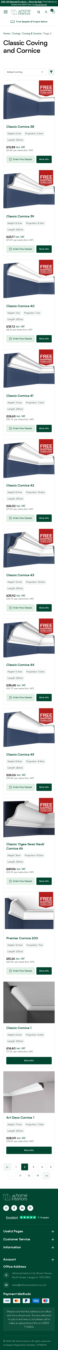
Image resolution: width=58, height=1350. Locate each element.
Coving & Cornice (31, 33)
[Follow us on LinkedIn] (22, 1208)
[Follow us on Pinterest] (30, 1208)
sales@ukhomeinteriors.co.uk (29, 1285)
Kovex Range (41, 4)
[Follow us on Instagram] (6, 1208)
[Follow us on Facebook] (14, 1208)
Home (6, 33)
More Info (44, 159)
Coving (16, 33)
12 (29, 1175)
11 (20, 1175)
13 (38, 1175)
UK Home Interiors (21, 1341)
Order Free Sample (22, 159)
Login (46, 12)
